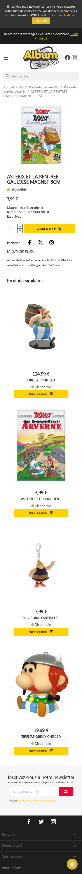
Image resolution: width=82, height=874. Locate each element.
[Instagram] (51, 243)
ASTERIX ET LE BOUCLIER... (41, 499)
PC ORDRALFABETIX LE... (41, 618)
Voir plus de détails (63, 15)
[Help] (72, 864)
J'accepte (41, 20)
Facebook (28, 821)
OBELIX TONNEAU (41, 380)
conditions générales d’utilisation (37, 800)
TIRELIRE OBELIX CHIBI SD (41, 736)
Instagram (53, 821)
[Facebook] (29, 243)
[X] (40, 243)
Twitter (41, 821)
